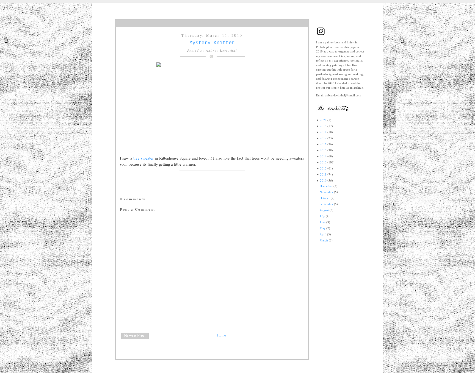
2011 (323, 174)
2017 (323, 138)
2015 (323, 150)
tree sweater (144, 158)
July (322, 216)
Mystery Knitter (212, 43)
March (324, 240)
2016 (323, 144)
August (324, 210)
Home (221, 335)
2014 (323, 156)
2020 (323, 120)
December (326, 186)
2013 (323, 162)
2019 (323, 126)
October (325, 198)
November (326, 192)
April (323, 234)
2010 (323, 180)
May (322, 228)
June (322, 222)
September (326, 204)
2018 (323, 132)
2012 (323, 168)
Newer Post (135, 335)
